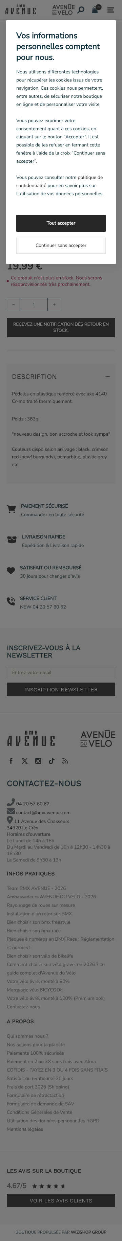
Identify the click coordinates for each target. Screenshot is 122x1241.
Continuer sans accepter (61, 245)
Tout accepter (61, 223)
